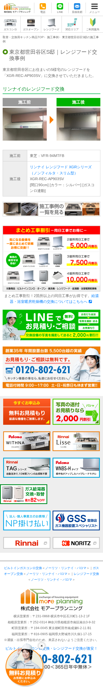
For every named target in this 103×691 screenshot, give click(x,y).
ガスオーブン (31, 29)
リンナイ (67, 568)
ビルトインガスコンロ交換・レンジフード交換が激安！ (51, 648)
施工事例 (53, 37)
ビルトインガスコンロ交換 (23, 568)
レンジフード (51, 29)
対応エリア (72, 29)
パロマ (81, 568)
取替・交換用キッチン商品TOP (23, 37)
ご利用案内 (92, 29)
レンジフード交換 (86, 574)
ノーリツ (51, 568)
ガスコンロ (10, 29)
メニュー (94, 12)
